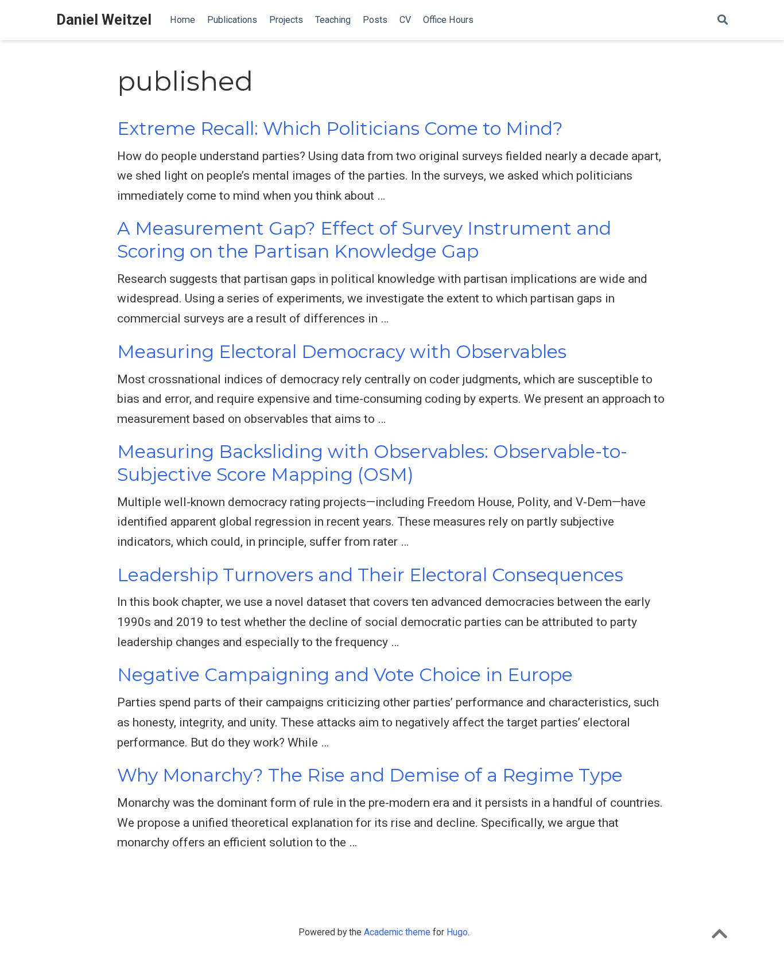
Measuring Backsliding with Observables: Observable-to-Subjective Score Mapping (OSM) (372, 463)
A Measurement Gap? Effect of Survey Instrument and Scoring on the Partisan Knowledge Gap (364, 239)
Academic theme (397, 932)
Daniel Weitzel (104, 19)
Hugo (457, 932)
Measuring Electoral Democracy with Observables (341, 352)
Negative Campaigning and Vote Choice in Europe (345, 675)
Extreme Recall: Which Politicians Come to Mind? (340, 128)
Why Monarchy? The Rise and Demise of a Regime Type (370, 775)
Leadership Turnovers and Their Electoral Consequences (370, 575)
